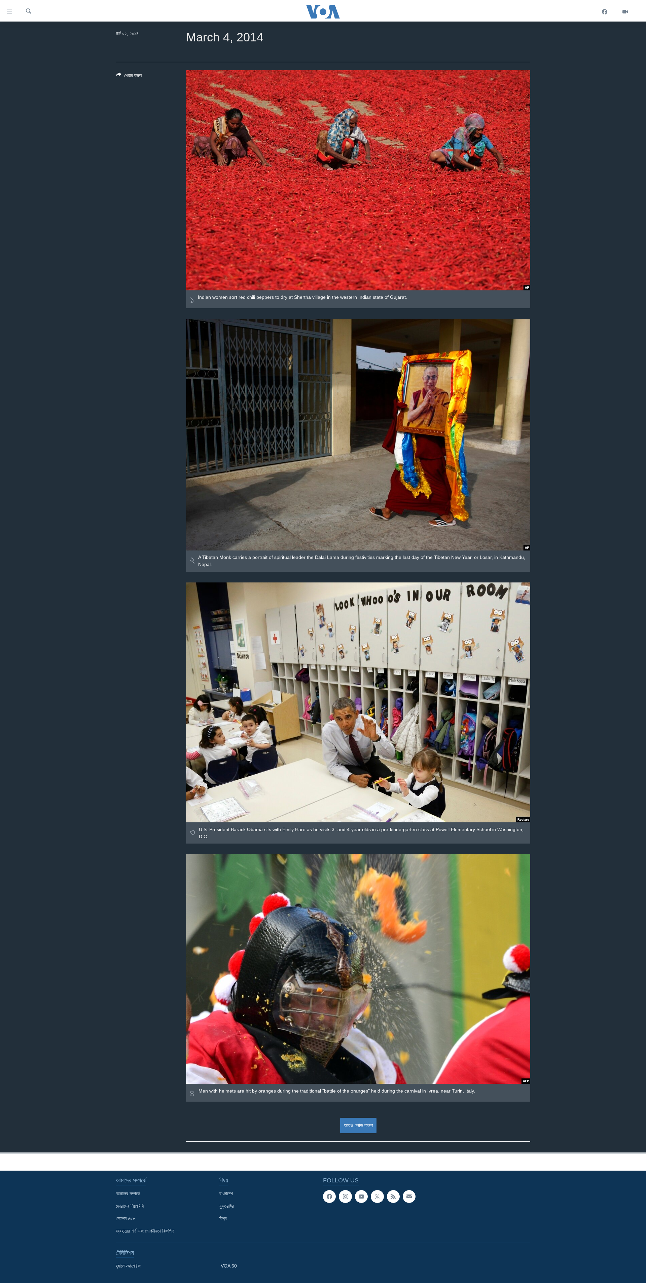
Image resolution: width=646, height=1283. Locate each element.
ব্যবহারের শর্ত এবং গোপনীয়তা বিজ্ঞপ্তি (145, 1231)
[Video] (625, 12)
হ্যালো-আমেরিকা (128, 1266)
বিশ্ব (223, 1218)
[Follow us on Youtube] (361, 1196)
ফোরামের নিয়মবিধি (130, 1206)
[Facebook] (605, 12)
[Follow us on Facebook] (329, 1196)
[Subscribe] (409, 1196)
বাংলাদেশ (226, 1193)
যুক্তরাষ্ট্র (226, 1206)
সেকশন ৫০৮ (125, 1218)
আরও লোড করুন (358, 1125)
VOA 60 (229, 1266)
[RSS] (393, 1196)
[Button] (129, 76)
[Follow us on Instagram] (345, 1196)
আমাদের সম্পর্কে (128, 1193)
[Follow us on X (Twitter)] (377, 1196)
